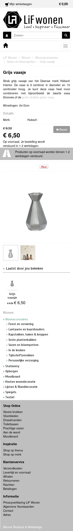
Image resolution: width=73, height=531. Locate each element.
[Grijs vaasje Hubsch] (27, 252)
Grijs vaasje (14, 72)
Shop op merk (12, 454)
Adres (7, 515)
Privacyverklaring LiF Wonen (21, 502)
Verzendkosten (12, 468)
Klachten (8, 485)
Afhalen (8, 476)
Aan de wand (11, 432)
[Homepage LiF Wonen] (36, 19)
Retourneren (11, 480)
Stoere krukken (13, 412)
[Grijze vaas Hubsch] (10, 252)
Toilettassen (11, 424)
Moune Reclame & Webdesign (22, 527)
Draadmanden (12, 420)
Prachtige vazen (13, 428)
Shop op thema (13, 450)
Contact (8, 511)
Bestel (63, 129)
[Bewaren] (7, 35)
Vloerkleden (10, 416)
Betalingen (10, 489)
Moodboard (10, 436)
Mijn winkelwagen (38, 3)
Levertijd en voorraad (17, 472)
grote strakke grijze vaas (38, 97)
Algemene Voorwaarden (18, 506)
